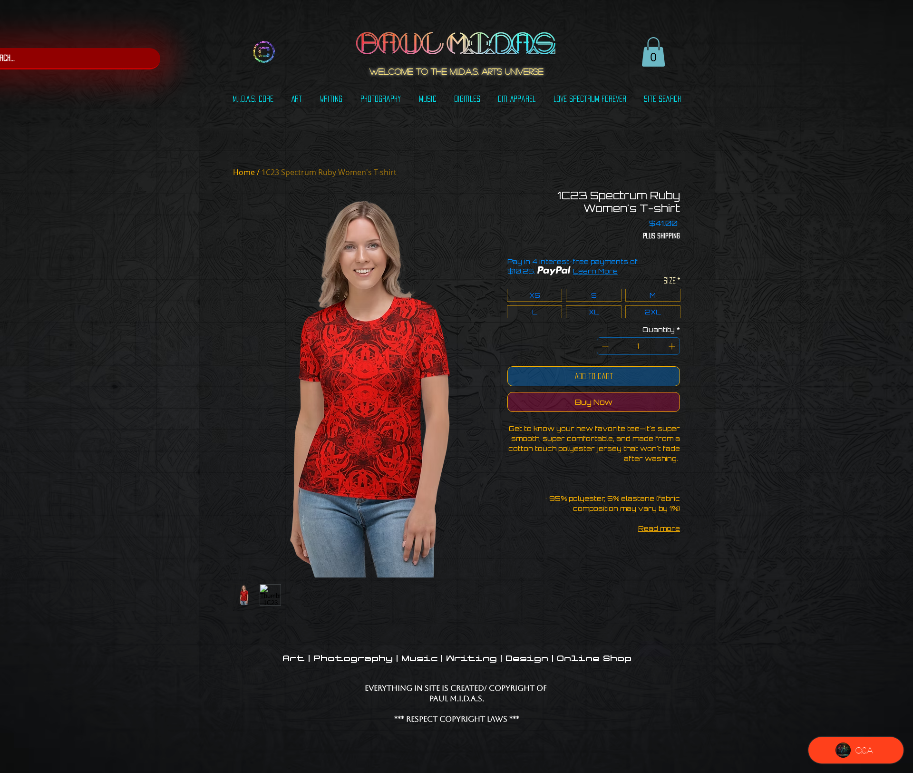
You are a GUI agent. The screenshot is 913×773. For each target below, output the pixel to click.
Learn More (595, 271)
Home (244, 172)
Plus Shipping (661, 235)
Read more (659, 528)
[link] (653, 52)
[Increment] (673, 346)
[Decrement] (604, 346)
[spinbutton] (638, 346)
